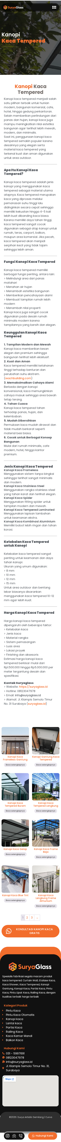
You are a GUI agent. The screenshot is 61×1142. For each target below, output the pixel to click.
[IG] (8, 1136)
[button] (54, 7)
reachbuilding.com (18, 378)
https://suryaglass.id (33, 687)
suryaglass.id (37, 704)
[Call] (21, 1136)
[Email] (14, 1136)
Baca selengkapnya (15, 764)
